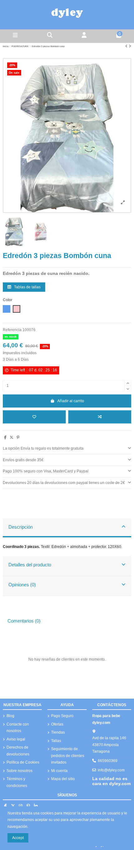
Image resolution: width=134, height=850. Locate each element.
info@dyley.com (111, 770)
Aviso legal (16, 739)
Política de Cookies (23, 762)
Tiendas (58, 732)
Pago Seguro (62, 716)
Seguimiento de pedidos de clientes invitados (67, 756)
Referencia (12, 330)
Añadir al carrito (70, 401)
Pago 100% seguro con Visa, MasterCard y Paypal (46, 471)
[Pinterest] (18, 437)
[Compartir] (5, 437)
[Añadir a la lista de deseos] (34, 416)
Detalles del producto (29, 564)
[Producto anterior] (127, 46)
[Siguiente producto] (130, 46)
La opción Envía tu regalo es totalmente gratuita (43, 448)
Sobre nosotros (19, 771)
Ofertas (57, 724)
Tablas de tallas (27, 287)
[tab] (67, 448)
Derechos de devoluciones (18, 750)
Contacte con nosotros (18, 727)
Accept (18, 838)
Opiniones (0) (22, 584)
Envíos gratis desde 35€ (23, 460)
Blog (10, 716)
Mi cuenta (59, 771)
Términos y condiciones (17, 782)
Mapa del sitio (63, 779)
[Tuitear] (11, 437)
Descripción (20, 527)
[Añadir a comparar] (99, 416)
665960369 (107, 761)
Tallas (56, 741)
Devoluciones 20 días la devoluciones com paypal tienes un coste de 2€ (64, 483)
